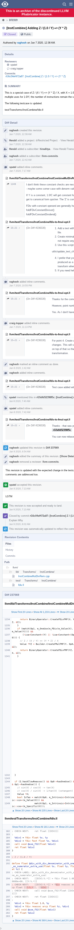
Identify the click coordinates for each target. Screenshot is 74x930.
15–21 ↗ (15, 228)
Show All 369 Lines (42, 920)
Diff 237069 (52, 447)
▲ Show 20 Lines (21, 810)
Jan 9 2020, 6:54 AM (19, 451)
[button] (71, 4)
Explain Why (16, 520)
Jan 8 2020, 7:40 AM (19, 401)
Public (27, 34)
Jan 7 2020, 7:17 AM (19, 171)
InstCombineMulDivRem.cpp (34, 576)
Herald (13, 140)
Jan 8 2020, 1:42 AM (19, 368)
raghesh (22, 42)
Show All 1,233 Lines (44, 612)
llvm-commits (50, 156)
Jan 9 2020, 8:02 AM (19, 524)
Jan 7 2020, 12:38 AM (20, 134)
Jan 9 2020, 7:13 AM (19, 488)
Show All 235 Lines (42, 810)
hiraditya (45, 149)
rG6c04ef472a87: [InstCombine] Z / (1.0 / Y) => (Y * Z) (36, 76)
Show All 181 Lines (44, 827)
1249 (13, 184)
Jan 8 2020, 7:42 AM (19, 412)
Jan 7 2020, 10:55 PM (20, 285)
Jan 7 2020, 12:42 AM (20, 160)
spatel (13, 64)
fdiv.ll (21, 585)
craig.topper (16, 68)
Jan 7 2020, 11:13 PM (20, 327)
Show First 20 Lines (21, 612)
